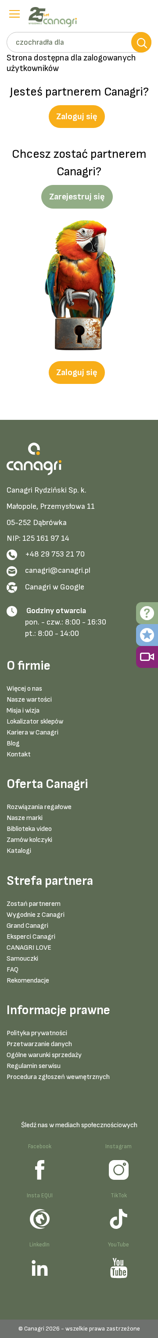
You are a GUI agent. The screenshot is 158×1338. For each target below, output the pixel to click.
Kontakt (19, 754)
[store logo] (55, 17)
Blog (13, 743)
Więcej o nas (24, 689)
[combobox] (79, 42)
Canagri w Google (54, 587)
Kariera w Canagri (32, 732)
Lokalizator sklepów (35, 721)
